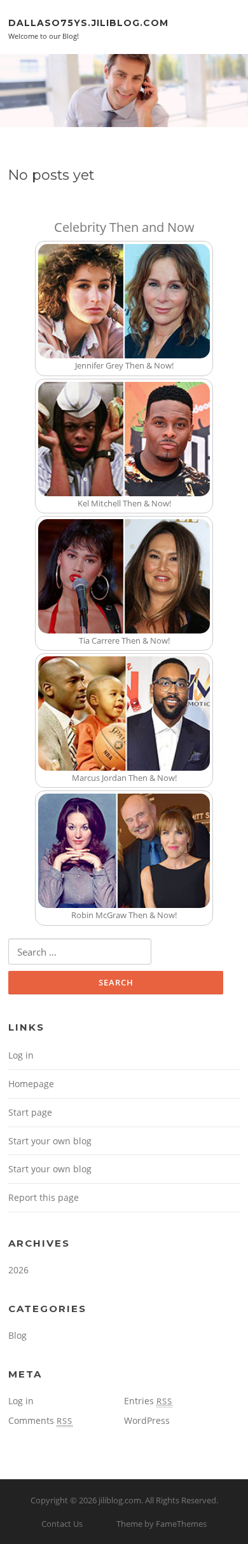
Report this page (43, 1197)
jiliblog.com (120, 1500)
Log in (21, 1055)
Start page (30, 1112)
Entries (148, 1401)
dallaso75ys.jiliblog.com (88, 22)
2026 (18, 1270)
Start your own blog (50, 1141)
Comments (40, 1420)
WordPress (147, 1420)
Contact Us (62, 1523)
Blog (17, 1335)
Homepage (31, 1084)
